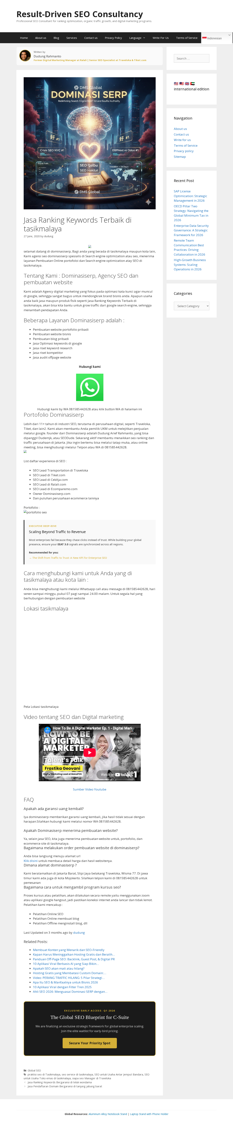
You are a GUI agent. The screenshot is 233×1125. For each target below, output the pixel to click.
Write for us (182, 140)
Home (24, 38)
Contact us (91, 38)
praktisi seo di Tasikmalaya (44, 1074)
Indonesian (214, 38)
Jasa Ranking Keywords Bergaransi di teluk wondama (60, 1082)
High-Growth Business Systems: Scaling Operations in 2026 (190, 264)
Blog (56, 38)
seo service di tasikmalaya (77, 1074)
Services (71, 38)
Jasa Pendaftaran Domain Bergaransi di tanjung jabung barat (65, 1086)
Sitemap (180, 156)
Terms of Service (187, 38)
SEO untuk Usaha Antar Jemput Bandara (118, 1074)
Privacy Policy (113, 38)
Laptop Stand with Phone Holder (149, 1114)
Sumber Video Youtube (89, 789)
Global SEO (34, 1070)
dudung (79, 932)
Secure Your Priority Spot (89, 1043)
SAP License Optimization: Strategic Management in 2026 (190, 196)
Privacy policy (184, 151)
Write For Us (161, 38)
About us (40, 38)
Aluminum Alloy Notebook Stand (108, 1114)
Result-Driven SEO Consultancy (79, 13)
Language (135, 38)
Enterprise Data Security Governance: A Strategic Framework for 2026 (191, 230)
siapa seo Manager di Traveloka (91, 1078)
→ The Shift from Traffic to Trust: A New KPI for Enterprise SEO (68, 557)
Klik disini (31, 861)
